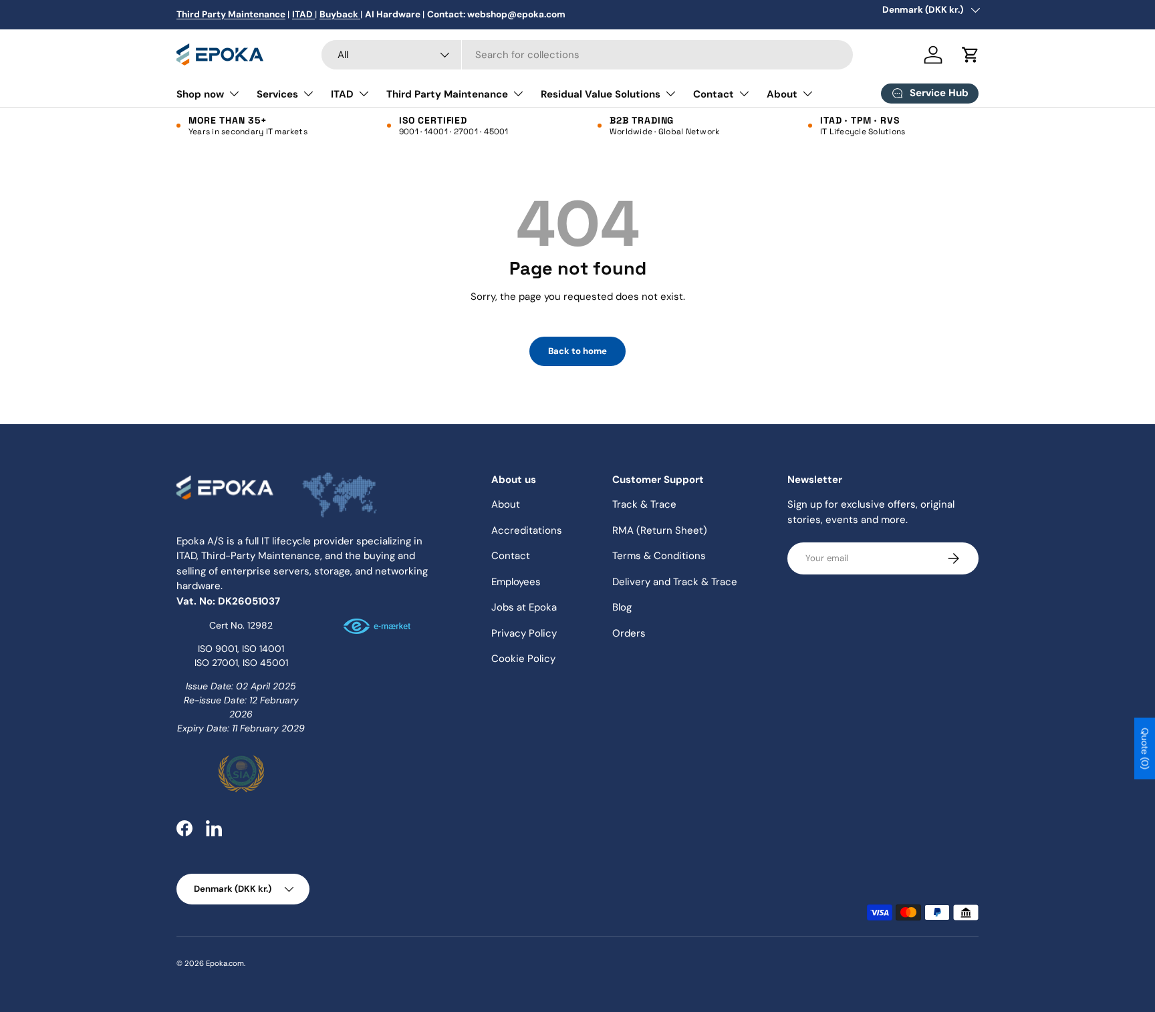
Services (277, 94)
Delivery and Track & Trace (674, 581)
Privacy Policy (524, 633)
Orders (629, 633)
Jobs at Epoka (524, 607)
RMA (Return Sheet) (659, 530)
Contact (713, 94)
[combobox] (587, 54)
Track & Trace (644, 504)
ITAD (342, 94)
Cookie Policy (523, 658)
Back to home (577, 351)
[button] (970, 54)
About (782, 94)
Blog (622, 607)
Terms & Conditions (659, 555)
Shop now (200, 94)
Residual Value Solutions (600, 94)
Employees (516, 581)
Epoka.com (225, 963)
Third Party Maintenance (447, 94)
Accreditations (526, 530)
